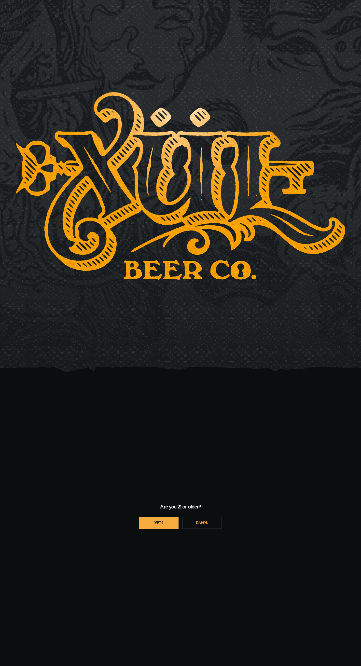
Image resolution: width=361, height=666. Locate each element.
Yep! (159, 522)
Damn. (202, 522)
